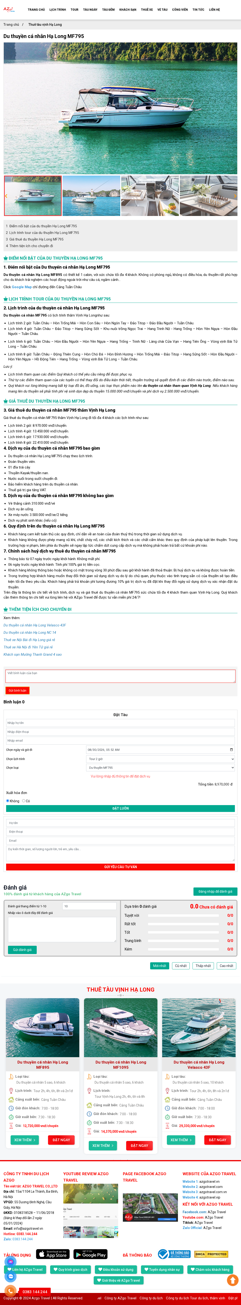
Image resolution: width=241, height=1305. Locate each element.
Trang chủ (12, 24)
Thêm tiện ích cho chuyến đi (29, 246)
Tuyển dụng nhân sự (164, 1269)
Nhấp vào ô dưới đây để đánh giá (30, 913)
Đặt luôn (120, 808)
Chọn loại (12, 767)
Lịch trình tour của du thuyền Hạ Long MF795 (42, 233)
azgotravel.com (203, 1187)
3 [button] (127, 1159)
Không (14, 801)
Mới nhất (159, 966)
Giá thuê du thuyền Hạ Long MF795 (34, 239)
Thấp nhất (203, 966)
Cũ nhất (181, 966)
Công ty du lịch (121, 1298)
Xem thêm (23, 1140)
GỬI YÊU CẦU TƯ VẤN (120, 867)
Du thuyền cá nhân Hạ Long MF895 (42, 1065)
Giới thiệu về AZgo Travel (121, 1280)
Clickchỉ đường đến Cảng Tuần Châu (43, 287)
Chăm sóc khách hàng (212, 1269)
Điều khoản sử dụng (118, 1269)
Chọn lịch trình (15, 759)
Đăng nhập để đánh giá (215, 891)
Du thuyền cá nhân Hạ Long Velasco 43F (199, 1065)
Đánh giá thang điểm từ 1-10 (27, 906)
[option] (120, 108)
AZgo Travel (204, 1212)
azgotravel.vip (201, 1197)
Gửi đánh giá (22, 950)
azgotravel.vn (201, 1181)
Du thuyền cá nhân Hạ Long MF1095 (121, 1065)
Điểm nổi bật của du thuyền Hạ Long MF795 (41, 226)
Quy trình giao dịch (72, 1269)
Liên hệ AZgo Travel (27, 1269)
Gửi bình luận (17, 690)
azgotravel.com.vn (205, 1192)
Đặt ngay (61, 1140)
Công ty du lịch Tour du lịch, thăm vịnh (166, 1298)
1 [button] (113, 1159)
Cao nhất (226, 966)
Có (28, 801)
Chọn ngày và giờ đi (19, 750)
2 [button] (120, 1159)
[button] (6, 196)
